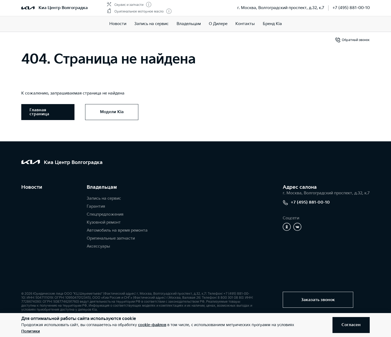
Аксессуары (98, 246)
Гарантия (96, 206)
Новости (117, 23)
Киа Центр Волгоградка (63, 7)
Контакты (245, 23)
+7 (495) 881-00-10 (351, 7)
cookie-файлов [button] (152, 325)
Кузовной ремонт (104, 222)
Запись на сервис (151, 23)
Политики (30, 331)
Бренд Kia (272, 23)
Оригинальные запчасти (111, 238)
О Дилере (218, 23)
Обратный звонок (356, 40)
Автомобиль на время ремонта (117, 230)
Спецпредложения (105, 214)
